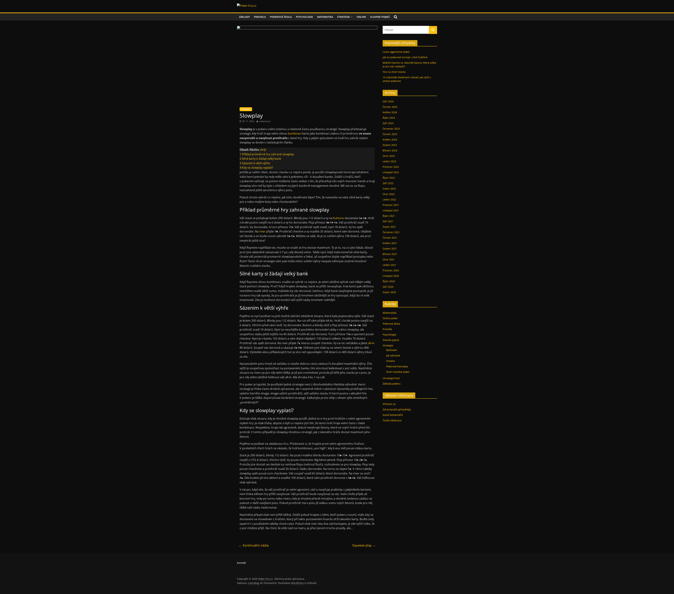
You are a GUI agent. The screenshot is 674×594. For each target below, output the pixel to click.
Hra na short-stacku (394, 72)
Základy (244, 16)
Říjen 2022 (389, 177)
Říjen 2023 (389, 117)
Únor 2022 (389, 194)
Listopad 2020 (391, 275)
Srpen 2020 (389, 292)
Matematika (325, 16)
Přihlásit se (389, 404)
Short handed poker (398, 371)
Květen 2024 (390, 112)
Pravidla (260, 16)
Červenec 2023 (391, 128)
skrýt (263, 150)
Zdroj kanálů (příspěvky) (397, 409)
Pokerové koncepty (397, 366)
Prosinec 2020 (391, 270)
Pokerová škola (281, 16)
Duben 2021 (390, 248)
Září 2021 (388, 221)
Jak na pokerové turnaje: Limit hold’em (405, 57)
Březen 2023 (390, 150)
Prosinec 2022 (391, 166)
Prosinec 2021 (391, 205)
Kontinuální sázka (254, 545)
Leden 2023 (389, 161)
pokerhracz (265, 121)
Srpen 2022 (389, 188)
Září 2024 (388, 101)
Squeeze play (364, 545)
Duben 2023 (390, 145)
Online (361, 16)
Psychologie (304, 16)
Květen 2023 (390, 139)
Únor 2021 (389, 259)
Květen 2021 (390, 243)
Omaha (390, 361)
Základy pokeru (392, 383)
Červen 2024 (390, 106)
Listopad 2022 (391, 172)
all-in (371, 343)
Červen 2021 (390, 237)
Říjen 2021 (389, 216)
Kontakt (241, 562)
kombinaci (295, 133)
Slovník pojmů (380, 16)
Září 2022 (388, 183)
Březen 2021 (390, 254)
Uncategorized (391, 378)
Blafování (391, 350)
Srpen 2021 (389, 226)
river (262, 231)
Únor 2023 (389, 156)
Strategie (343, 16)
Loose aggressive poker (396, 51)
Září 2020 (388, 286)
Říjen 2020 (389, 281)
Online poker (390, 318)
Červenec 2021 (391, 232)
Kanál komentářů (393, 415)
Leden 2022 (389, 199)
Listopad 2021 (391, 210)
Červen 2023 (390, 134)
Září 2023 (388, 123)
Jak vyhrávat (393, 355)
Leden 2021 (389, 265)
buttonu (338, 218)
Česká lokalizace (392, 420)
